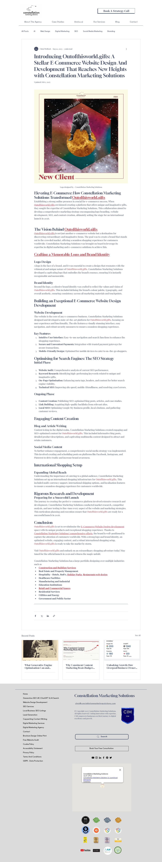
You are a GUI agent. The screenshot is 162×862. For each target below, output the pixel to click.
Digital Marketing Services (34, 723)
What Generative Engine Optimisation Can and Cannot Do (38, 666)
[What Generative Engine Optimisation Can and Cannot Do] (40, 650)
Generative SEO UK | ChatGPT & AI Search (41, 698)
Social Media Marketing (92, 31)
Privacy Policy (28, 753)
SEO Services (28, 707)
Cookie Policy (28, 744)
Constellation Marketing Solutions (104, 695)
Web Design (45, 31)
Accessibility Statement (33, 748)
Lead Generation (30, 715)
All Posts (25, 31)
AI (34, 31)
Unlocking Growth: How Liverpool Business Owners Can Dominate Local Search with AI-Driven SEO (122, 666)
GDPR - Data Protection (33, 761)
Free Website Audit (31, 740)
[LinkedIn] (100, 757)
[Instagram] (96, 757)
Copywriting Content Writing (35, 719)
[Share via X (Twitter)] (41, 616)
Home (25, 694)
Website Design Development (35, 702)
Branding (111, 31)
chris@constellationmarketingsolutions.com (95, 704)
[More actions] (126, 48)
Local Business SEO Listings (34, 711)
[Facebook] (103, 757)
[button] (116, 10)
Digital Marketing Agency (33, 728)
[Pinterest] (107, 757)
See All (137, 635)
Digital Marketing (62, 31)
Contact (26, 732)
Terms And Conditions (32, 757)
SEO (76, 31)
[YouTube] (93, 757)
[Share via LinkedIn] (48, 616)
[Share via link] (54, 616)
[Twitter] (110, 757)
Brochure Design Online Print (35, 736)
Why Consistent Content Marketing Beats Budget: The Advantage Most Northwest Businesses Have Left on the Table (81, 666)
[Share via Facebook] (35, 616)
